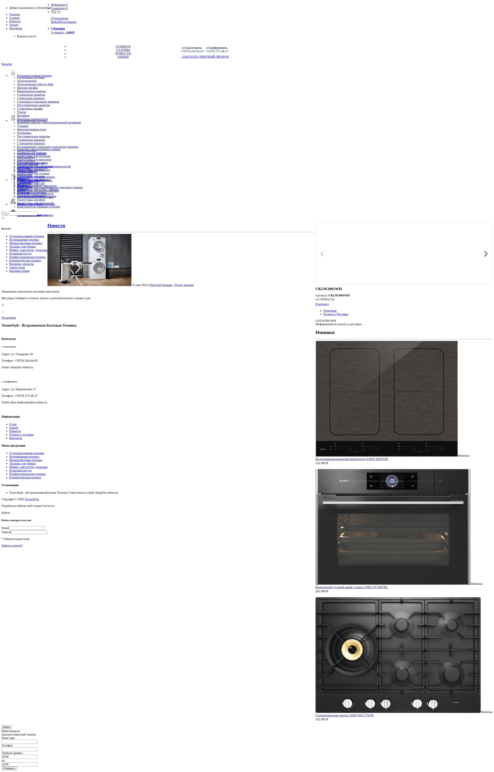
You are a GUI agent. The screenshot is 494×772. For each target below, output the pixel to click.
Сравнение (59, 8)
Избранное (59, 4)
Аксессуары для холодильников (38, 190)
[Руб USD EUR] (55, 11)
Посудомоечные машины (33, 105)
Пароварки (24, 133)
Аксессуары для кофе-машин (36, 177)
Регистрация (67, 22)
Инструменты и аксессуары (35, 197)
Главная (14, 14)
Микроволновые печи (31, 129)
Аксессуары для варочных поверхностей (44, 166)
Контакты (15, 28)
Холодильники (27, 80)
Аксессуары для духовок (33, 173)
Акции (13, 427)
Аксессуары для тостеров (33, 156)
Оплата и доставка (21, 434)
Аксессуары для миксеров (34, 159)
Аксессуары (17, 267)
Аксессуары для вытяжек (33, 170)
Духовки (22, 126)
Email (5, 528)
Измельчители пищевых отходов (38, 206)
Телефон (7, 745)
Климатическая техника (25, 260)
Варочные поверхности (32, 119)
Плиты (21, 112)
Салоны (14, 17)
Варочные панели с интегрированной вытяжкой (49, 122)
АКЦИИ (123, 56)
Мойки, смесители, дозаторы (28, 250)
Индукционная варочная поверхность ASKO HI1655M (352, 459)
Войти (55, 22)
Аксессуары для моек (31, 199)
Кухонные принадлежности (35, 193)
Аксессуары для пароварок (34, 180)
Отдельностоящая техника (26, 236)
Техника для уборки (22, 246)
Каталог (7, 64)
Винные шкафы (27, 87)
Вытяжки (23, 115)
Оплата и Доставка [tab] (335, 314)
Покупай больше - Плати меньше (172, 285)
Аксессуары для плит (31, 163)
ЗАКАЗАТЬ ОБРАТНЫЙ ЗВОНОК (204, 56)
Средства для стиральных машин (39, 149)
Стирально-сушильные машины (38, 101)
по (3, 760)
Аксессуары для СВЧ (31, 183)
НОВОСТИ (123, 53)
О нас (13, 424)
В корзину (322, 304)
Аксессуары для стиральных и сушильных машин (50, 187)
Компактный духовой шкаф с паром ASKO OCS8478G (352, 587)
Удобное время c (12, 753)
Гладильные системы (31, 77)
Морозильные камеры (31, 91)
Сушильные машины (31, 98)
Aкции (13, 24)
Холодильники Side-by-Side (35, 84)
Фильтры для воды (21, 264)
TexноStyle (32, 499)
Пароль (6, 532)
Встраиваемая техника (24, 239)
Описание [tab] (330, 310)
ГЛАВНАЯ (123, 46)
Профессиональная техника (27, 257)
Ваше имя (8, 738)
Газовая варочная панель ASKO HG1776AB (345, 715)
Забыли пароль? (12, 545)
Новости (15, 21)
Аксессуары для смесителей (35, 203)
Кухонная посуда (20, 253)
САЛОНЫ (123, 50)
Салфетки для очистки (32, 152)
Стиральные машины (31, 94)
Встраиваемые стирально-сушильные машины (47, 146)
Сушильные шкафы (30, 108)
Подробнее (9, 317)
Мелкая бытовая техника (25, 243)
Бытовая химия (19, 271)
